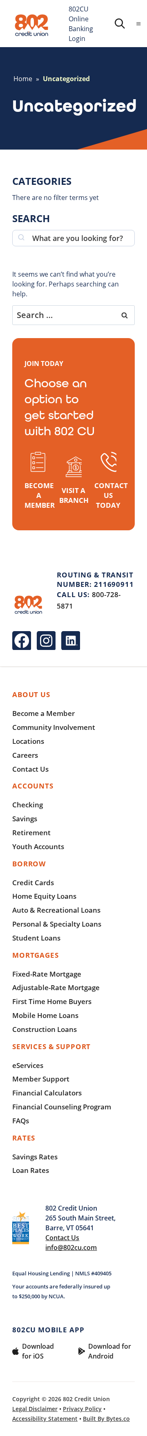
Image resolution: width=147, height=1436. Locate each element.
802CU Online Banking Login (81, 24)
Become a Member (43, 713)
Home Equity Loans (44, 896)
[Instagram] (46, 640)
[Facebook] (21, 640)
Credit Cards (33, 882)
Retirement (31, 832)
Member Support (40, 1079)
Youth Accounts (38, 846)
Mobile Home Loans (45, 1015)
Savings (24, 818)
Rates (23, 1138)
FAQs (20, 1120)
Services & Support (51, 1046)
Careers (25, 755)
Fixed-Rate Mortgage (46, 974)
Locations (28, 741)
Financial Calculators (47, 1092)
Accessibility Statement (45, 1418)
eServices (27, 1065)
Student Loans (36, 938)
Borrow (29, 863)
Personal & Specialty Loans (56, 924)
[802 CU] (31, 25)
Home (22, 78)
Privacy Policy (82, 1409)
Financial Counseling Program (61, 1106)
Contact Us (30, 769)
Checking (27, 804)
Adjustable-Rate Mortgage (56, 987)
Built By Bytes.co (106, 1418)
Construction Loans (44, 1029)
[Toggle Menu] (138, 24)
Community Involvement (53, 727)
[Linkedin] (70, 640)
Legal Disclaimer (35, 1409)
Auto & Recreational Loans (56, 910)
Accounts (32, 786)
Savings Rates (35, 1156)
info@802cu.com (71, 1247)
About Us (31, 694)
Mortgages (35, 955)
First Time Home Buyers (51, 1001)
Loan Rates (30, 1170)
